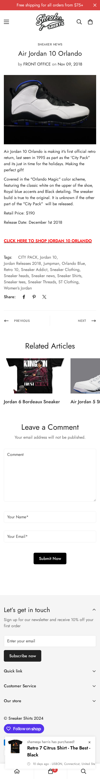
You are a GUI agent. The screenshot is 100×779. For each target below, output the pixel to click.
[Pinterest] (34, 297)
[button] (90, 22)
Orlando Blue (73, 263)
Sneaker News (50, 44)
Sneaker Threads (42, 282)
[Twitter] (44, 297)
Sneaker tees (14, 282)
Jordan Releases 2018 (22, 263)
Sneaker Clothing (64, 270)
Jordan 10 (48, 257)
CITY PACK (27, 257)
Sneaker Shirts (69, 276)
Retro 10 (11, 270)
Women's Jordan (18, 288)
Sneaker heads (16, 276)
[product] (17, 771)
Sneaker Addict (34, 270)
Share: (10, 297)
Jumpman (51, 263)
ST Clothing (68, 282)
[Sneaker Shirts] (50, 21)
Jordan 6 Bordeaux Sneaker (32, 401)
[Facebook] (24, 297)
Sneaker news (43, 276)
